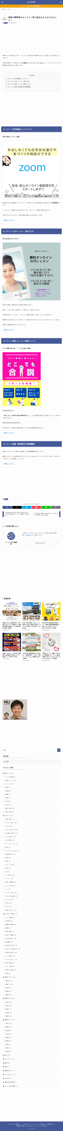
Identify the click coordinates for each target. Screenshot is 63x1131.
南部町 (8, 1041)
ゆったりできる (11, 822)
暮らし (5, 22)
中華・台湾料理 (10, 882)
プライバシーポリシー (33, 1124)
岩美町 (8, 980)
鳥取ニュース (10, 780)
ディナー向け (10, 885)
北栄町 (8, 1012)
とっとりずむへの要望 (13, 1124)
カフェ (8, 826)
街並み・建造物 (10, 935)
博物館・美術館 (10, 924)
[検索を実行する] (58, 750)
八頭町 (8, 987)
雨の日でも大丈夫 (11, 945)
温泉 (7, 973)
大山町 (8, 1034)
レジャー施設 (10, 917)
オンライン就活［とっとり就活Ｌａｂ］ (19, 84)
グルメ (9, 815)
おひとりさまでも (11, 829)
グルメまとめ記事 (11, 896)
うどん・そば (10, 864)
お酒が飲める (10, 854)
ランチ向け (9, 875)
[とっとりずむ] (31, 2)
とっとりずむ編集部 (11, 543)
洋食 (7, 868)
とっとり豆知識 (10, 777)
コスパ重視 (9, 840)
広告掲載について (51, 1124)
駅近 (8, 847)
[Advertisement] (32, 37)
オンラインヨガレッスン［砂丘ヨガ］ (19, 81)
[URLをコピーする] (55, 507)
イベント (9, 783)
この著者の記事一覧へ (40, 543)
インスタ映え (10, 956)
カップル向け (10, 836)
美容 (7, 787)
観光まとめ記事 (10, 970)
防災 (7, 1066)
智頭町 (8, 994)
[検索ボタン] (60, 2)
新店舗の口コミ (30, 535)
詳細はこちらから (9, 220)
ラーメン (9, 878)
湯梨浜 (8, 1009)
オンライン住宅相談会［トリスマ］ (18, 78)
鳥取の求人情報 (11, 1082)
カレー (8, 906)
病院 (7, 797)
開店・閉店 (9, 808)
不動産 (8, 791)
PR (7, 1055)
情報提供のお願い (20, 1126)
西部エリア (10, 1019)
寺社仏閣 (9, 921)
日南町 (8, 1051)
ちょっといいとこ (11, 843)
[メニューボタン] (2, 2)
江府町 (8, 1044)
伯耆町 (8, 1037)
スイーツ (9, 899)
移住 (7, 1063)
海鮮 (7, 857)
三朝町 (8, 1005)
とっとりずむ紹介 (42, 1126)
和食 (7, 861)
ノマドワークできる (11, 850)
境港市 (8, 1027)
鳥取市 (9, 984)
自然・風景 (9, 963)
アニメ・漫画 (10, 966)
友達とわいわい (11, 910)
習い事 (8, 801)
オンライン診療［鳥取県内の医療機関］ (19, 87)
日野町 (8, 1048)
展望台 (8, 928)
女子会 (8, 903)
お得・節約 (9, 812)
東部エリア (10, 977)
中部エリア (10, 998)
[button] (7, 507)
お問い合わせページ (31, 1126)
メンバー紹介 (23, 1124)
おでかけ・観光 (11, 913)
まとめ (8, 1078)
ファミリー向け (11, 892)
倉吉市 (8, 1002)
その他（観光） (10, 938)
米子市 (8, 1023)
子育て (8, 804)
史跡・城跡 (9, 931)
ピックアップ (10, 1059)
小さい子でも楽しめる (12, 949)
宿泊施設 (9, 942)
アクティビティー (11, 959)
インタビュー (10, 1074)
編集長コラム (10, 1070)
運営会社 (43, 1124)
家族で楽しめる (11, 952)
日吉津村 (8, 1030)
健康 (7, 794)
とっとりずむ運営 (11, 1086)
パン (7, 889)
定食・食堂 (9, 819)
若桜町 (8, 991)
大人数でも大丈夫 (11, 833)
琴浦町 (8, 1016)
